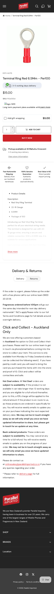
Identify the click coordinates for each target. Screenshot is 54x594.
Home (7, 15)
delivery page (25, 473)
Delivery (20, 278)
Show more (13, 251)
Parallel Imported (30, 588)
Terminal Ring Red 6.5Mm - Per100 (26, 15)
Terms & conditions (33, 582)
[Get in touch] (43, 6)
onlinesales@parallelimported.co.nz (22, 464)
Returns (34, 278)
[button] (4, 6)
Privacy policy (18, 582)
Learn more (45, 107)
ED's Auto (7, 73)
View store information (18, 156)
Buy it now (27, 138)
